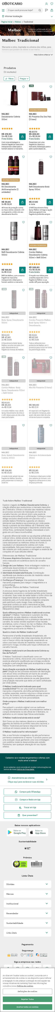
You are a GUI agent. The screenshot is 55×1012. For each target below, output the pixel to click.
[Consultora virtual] (46, 10)
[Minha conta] (46, 3)
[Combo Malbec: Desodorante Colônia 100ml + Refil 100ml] (41, 231)
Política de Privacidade (25, 769)
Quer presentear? (30, 815)
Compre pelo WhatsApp (29, 792)
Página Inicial (7, 22)
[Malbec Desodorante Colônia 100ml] (13, 95)
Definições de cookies (27, 991)
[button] (22, 136)
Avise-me (13, 334)
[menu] (3, 10)
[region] (27, 990)
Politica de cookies (25, 986)
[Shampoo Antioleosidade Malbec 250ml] (41, 434)
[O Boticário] (12, 3)
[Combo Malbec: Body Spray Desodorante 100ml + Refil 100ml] (13, 366)
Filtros (10, 78)
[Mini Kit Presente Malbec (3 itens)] (41, 366)
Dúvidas (10, 884)
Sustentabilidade (14, 923)
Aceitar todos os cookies (27, 1007)
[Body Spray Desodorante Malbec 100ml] (13, 298)
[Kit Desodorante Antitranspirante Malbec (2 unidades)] (13, 165)
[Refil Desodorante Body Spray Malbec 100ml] (41, 165)
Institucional (12, 903)
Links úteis (11, 932)
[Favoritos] (51, 3)
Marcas (10, 894)
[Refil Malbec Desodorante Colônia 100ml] (13, 231)
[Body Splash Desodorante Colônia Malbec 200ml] (13, 434)
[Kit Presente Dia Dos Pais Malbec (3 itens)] (41, 95)
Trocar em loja (30, 807)
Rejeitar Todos (27, 999)
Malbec (18, 22)
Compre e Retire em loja (30, 799)
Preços (23, 78)
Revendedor (12, 913)
